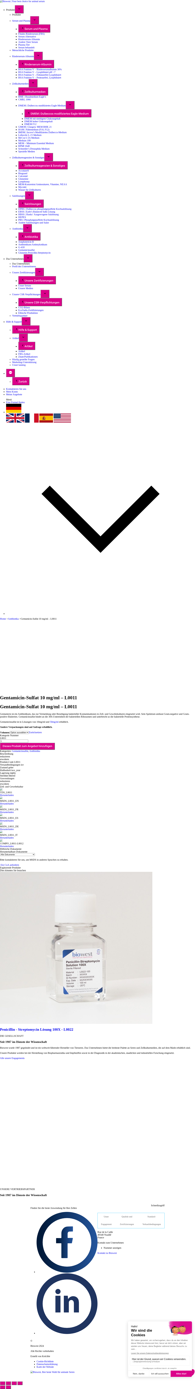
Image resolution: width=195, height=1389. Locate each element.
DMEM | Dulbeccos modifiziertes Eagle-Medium (42, 105)
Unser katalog (19, 365)
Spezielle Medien (26, 151)
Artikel (15, 338)
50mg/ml (54, 722)
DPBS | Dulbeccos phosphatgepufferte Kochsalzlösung (44, 209)
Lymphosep (24, 181)
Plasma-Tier (24, 44)
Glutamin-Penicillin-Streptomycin (34, 252)
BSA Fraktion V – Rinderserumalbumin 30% (40, 69)
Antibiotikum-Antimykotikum (32, 244)
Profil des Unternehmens (24, 266)
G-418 (21, 247)
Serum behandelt (26, 47)
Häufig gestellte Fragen (23, 359)
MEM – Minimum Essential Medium (36, 143)
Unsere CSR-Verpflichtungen (26, 294)
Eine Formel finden (15, 402)
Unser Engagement (106, 1220)
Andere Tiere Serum (28, 42)
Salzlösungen (18, 196)
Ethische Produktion (28, 313)
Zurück (22, 382)
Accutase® (23, 170)
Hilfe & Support (14, 321)
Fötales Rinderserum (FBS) (31, 34)
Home (3, 619)
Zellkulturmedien (20, 83)
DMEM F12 (30, 124)
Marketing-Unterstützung (24, 362)
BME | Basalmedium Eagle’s (32, 96)
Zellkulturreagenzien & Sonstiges (28, 157)
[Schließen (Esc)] (2, 1383)
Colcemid (23, 176)
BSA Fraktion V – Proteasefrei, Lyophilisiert (39, 77)
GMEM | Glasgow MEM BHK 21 (35, 127)
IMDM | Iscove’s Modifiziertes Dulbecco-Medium (42, 132)
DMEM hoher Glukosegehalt (38, 121)
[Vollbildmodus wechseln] (14, 1383)
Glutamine (23, 179)
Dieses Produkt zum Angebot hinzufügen (27, 746)
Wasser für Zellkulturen (29, 190)
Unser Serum (24, 285)
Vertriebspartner (19, 315)
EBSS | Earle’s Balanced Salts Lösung (36, 211)
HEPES (22, 217)
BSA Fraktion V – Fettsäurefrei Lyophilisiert (39, 75)
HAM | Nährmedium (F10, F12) (33, 129)
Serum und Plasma (21, 20)
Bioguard (22, 173)
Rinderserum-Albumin (29, 39)
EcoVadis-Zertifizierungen (31, 310)
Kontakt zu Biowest (107, 1253)
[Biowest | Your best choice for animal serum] (22, 1)
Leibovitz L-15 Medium (29, 135)
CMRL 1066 (24, 99)
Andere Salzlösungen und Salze (33, 222)
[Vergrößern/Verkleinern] (20, 1383)
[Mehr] (10, 373)
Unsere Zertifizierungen (23, 272)
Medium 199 (24, 140)
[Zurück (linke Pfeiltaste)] (2, 1387)
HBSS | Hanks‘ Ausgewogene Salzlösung (38, 214)
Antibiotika (17, 228)
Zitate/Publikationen (28, 356)
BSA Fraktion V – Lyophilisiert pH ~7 (36, 72)
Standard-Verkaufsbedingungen (151, 1220)
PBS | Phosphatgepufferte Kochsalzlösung (38, 220)
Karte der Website (45, 1367)
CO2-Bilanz (24, 307)
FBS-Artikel (24, 354)
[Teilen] (8, 1383)
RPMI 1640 (24, 146)
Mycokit (22, 187)
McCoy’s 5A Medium (28, 138)
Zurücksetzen (35, 732)
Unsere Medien (25, 288)
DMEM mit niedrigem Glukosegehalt (42, 118)
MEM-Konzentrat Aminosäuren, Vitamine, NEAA (42, 184)
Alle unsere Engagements (12, 1058)
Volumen (4, 732)
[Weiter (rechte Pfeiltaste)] (8, 1387)
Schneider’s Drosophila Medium (34, 148)
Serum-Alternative (27, 36)
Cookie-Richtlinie (45, 1361)
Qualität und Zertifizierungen (127, 1220)
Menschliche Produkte (23, 50)
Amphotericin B (26, 241)
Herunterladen (7, 795)
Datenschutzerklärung (47, 1364)
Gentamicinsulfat (26, 250)
